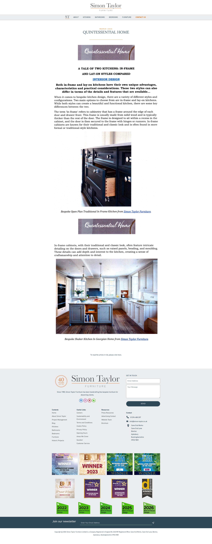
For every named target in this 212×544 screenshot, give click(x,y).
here (119, 355)
